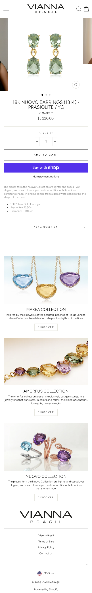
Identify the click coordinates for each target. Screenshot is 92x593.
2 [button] (47, 95)
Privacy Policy (46, 547)
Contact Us (46, 553)
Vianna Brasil (46, 535)
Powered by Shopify (46, 589)
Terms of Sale (46, 541)
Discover (46, 327)
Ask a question (46, 227)
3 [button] (50, 95)
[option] (46, 54)
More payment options (46, 176)
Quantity (46, 133)
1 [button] (43, 95)
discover (46, 412)
